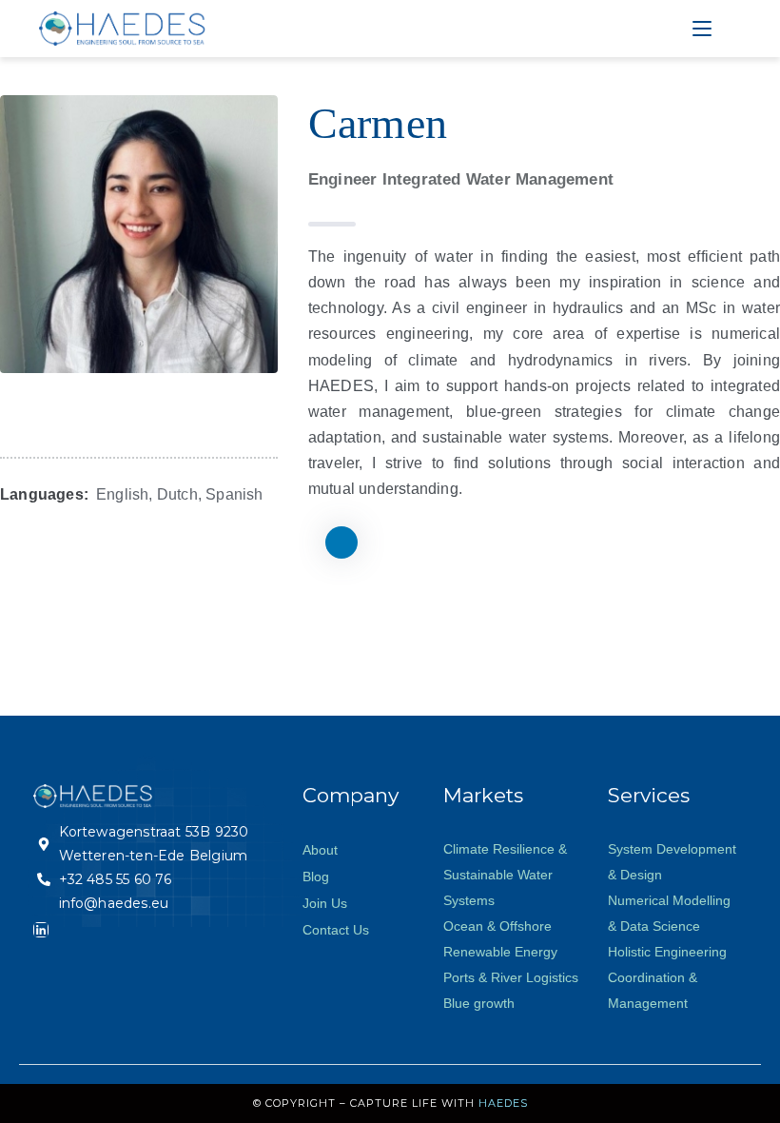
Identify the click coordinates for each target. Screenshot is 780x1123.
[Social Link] (341, 542)
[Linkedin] (41, 929)
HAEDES (503, 1103)
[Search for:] (728, 28)
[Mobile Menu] (704, 28)
